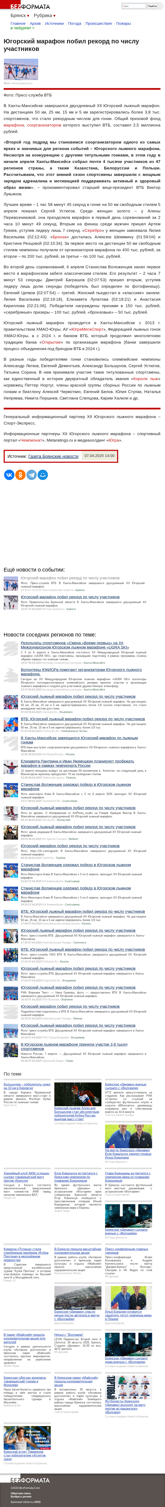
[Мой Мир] (43, 475)
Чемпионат (31, 440)
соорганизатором (44, 125)
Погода (74, 23)
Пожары (123, 23)
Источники (54, 23)
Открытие (51, 342)
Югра (114, 440)
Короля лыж (145, 378)
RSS (38, 1502)
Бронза (60, 237)
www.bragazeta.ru (21, 83)
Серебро (93, 230)
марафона (14, 125)
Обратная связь (21, 1493)
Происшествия (99, 23)
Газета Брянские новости (53, 456)
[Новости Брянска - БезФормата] (26, 5)
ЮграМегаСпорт (87, 329)
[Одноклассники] (20, 475)
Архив (35, 23)
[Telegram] (31, 475)
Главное (18, 23)
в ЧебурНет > (23, 28)
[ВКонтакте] (9, 475)
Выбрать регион (21, 1496)
